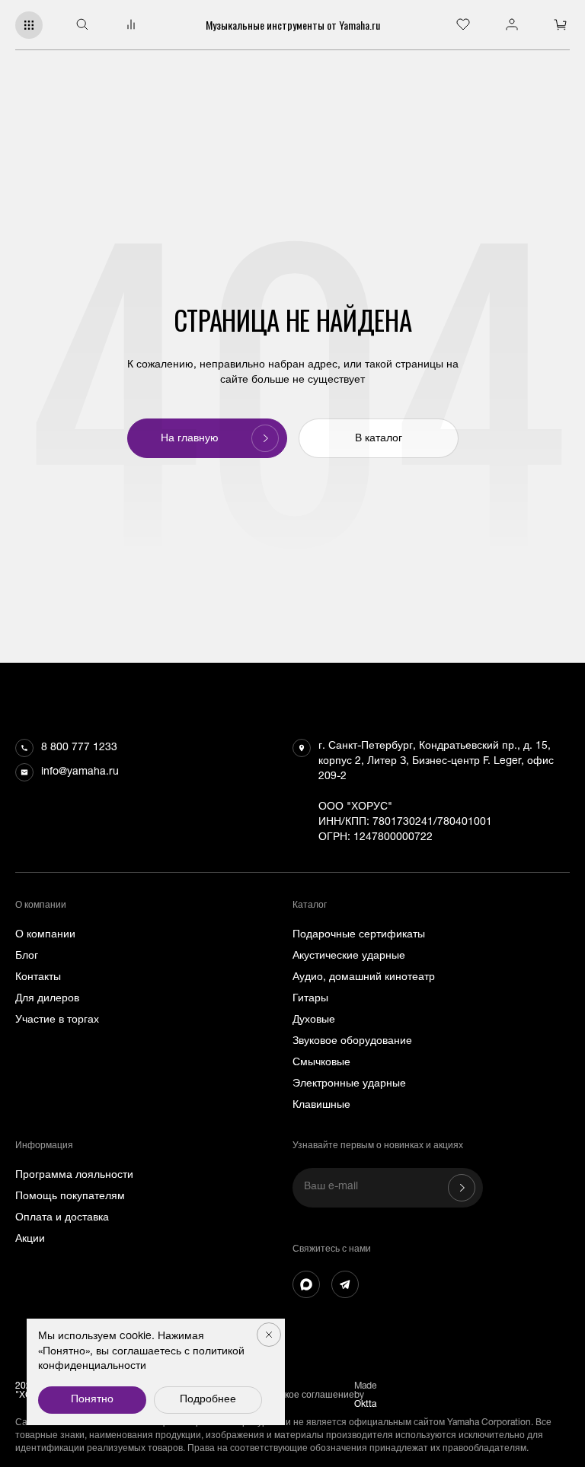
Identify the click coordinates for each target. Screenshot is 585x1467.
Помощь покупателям (70, 1197)
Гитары (310, 999)
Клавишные (321, 1105)
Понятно (92, 1400)
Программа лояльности (74, 1175)
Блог (26, 956)
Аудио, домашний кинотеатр (363, 977)
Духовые (313, 1020)
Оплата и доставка (62, 1218)
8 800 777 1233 (79, 748)
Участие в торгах (57, 1020)
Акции (30, 1239)
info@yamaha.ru (80, 772)
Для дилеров (47, 999)
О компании (45, 935)
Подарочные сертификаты (358, 935)
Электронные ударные (349, 1084)
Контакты (38, 977)
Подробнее (208, 1400)
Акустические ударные (348, 956)
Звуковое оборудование (352, 1041)
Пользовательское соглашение (286, 1395)
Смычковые (321, 1063)
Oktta (365, 1404)
